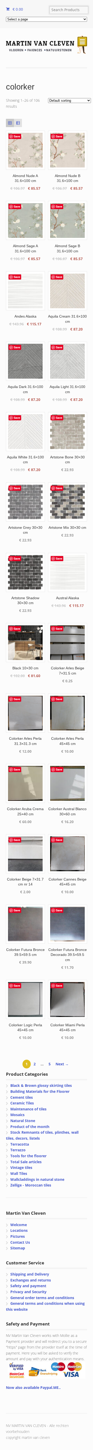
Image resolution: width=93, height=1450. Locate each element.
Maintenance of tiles (28, 1109)
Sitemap (17, 1248)
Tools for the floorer (28, 1155)
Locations (19, 1230)
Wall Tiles (18, 1173)
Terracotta (19, 1144)
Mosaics (17, 1114)
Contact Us (20, 1242)
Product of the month (29, 1126)
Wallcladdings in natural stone (37, 1179)
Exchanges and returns (30, 1280)
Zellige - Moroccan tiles (30, 1185)
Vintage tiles (21, 1167)
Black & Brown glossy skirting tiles (41, 1085)
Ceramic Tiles (22, 1103)
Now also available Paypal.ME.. (33, 1387)
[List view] (18, 123)
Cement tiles (21, 1097)
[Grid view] (10, 123)
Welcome (18, 1224)
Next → (62, 1063)
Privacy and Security (28, 1291)
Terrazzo (18, 1149)
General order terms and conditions (42, 1297)
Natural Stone (22, 1120)
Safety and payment (28, 1285)
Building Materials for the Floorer (39, 1091)
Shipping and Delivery (29, 1274)
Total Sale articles (26, 1161)
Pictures (17, 1236)
